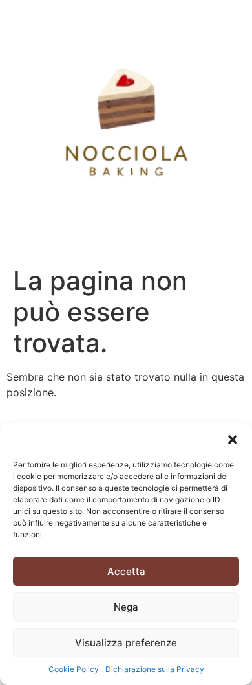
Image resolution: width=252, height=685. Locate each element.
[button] (232, 439)
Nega (126, 607)
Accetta (126, 571)
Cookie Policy (73, 669)
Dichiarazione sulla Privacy (154, 669)
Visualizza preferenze (126, 642)
